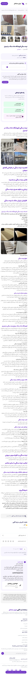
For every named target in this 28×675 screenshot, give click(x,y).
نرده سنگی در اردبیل (6, 503)
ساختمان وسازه (21, 10)
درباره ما (26, 626)
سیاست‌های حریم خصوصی (22, 635)
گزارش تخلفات (24, 644)
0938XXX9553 (17, 105)
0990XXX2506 (18, 111)
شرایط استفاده (24, 637)
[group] (14, 67)
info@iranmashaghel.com (14, 660)
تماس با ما (25, 623)
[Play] (4, 67)
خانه (26, 10)
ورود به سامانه (24, 630)
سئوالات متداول (24, 642)
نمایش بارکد (5, 82)
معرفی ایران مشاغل (23, 628)
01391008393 (12, 583)
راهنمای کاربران (24, 640)
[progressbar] (16, 67)
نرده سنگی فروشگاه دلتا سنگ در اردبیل (9, 10)
